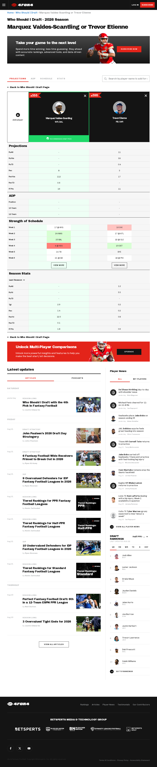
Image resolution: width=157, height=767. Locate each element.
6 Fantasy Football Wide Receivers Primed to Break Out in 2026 (48, 457)
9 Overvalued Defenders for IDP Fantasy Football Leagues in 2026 (47, 480)
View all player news (128, 527)
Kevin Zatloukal (32, 508)
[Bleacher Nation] (77, 729)
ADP (33, 78)
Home (10, 12)
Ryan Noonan (31, 486)
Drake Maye (128, 579)
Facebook (10, 748)
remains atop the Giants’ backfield (134, 471)
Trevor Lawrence (130, 638)
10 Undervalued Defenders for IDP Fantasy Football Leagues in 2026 (47, 547)
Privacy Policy (122, 760)
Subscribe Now (129, 49)
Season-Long (29, 398)
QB (113, 547)
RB (120, 547)
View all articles (54, 644)
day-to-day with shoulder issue (134, 390)
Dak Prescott (128, 649)
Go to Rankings (124, 671)
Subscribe (147, 5)
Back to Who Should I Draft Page (29, 87)
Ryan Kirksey (31, 463)
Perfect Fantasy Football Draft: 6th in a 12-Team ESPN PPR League (48, 601)
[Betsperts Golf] (134, 729)
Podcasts (77, 378)
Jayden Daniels (129, 590)
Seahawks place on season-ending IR (133, 416)
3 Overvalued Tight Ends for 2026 (47, 621)
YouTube (29, 748)
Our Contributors (141, 704)
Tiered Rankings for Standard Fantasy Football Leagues (44, 570)
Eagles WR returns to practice (130, 484)
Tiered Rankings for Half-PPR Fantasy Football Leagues (44, 525)
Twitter (19, 748)
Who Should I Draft (26, 12)
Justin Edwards (32, 410)
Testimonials (124, 704)
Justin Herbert (129, 626)
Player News (109, 704)
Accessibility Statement (140, 760)
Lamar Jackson (129, 567)
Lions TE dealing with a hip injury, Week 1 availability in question (133, 498)
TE (133, 547)
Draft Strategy (31, 429)
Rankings (84, 704)
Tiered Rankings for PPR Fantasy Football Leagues (46, 502)
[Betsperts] (27, 729)
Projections (18, 78)
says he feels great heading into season (131, 429)
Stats (61, 78)
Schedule (46, 78)
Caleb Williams (129, 661)
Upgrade (129, 352)
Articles (30, 378)
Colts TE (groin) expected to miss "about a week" (133, 513)
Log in (135, 5)
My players (139, 379)
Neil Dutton (30, 607)
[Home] (18, 704)
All (120, 379)
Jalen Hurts (127, 602)
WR (126, 547)
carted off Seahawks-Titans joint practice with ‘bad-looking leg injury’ (134, 457)
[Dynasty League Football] (106, 729)
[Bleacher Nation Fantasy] (55, 729)
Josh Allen (127, 555)
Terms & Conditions (107, 760)
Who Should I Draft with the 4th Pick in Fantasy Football (45, 404)
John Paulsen (31, 441)
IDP (24, 474)
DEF (146, 547)
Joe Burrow (128, 614)
